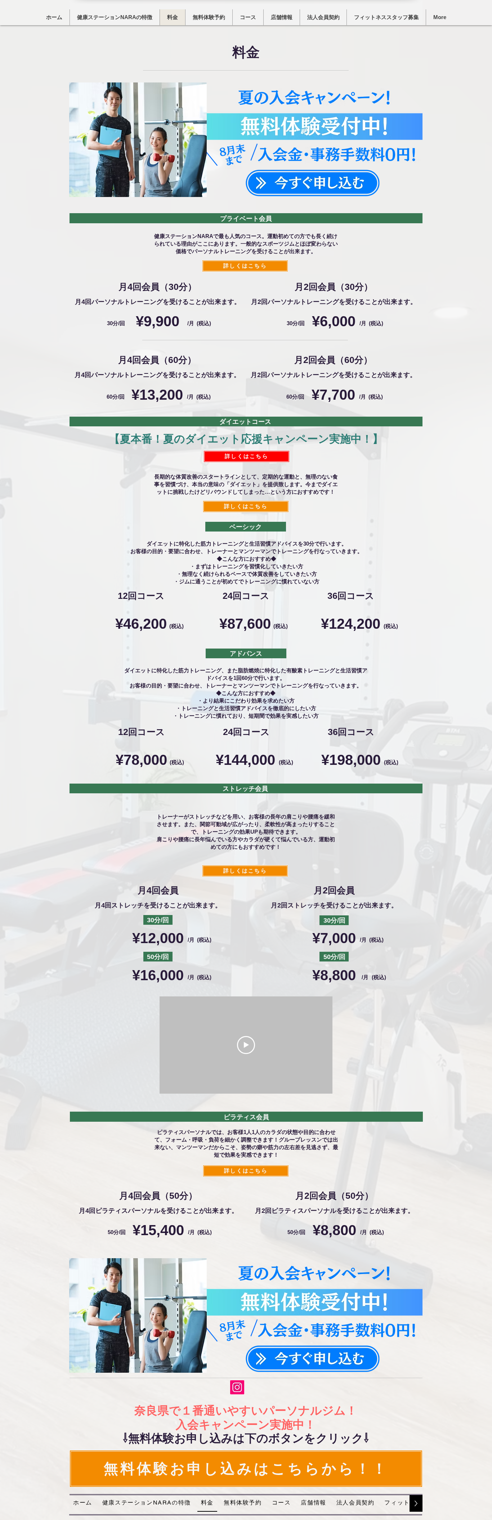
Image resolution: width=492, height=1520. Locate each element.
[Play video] (246, 1045)
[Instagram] (237, 1387)
